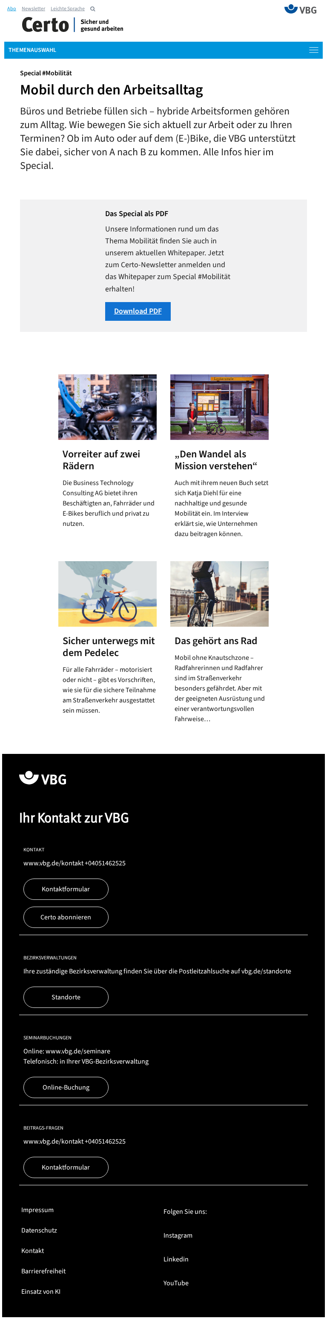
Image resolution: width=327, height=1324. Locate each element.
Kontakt (32, 1250)
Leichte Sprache (68, 8)
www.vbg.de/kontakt (53, 863)
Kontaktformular (66, 889)
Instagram (178, 1235)
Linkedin (176, 1259)
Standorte (66, 997)
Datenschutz (39, 1230)
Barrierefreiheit (43, 1271)
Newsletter (33, 8)
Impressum (37, 1210)
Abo (11, 8)
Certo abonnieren (65, 917)
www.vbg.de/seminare (78, 1051)
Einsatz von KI (40, 1291)
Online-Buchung (66, 1087)
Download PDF (138, 311)
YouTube (176, 1283)
